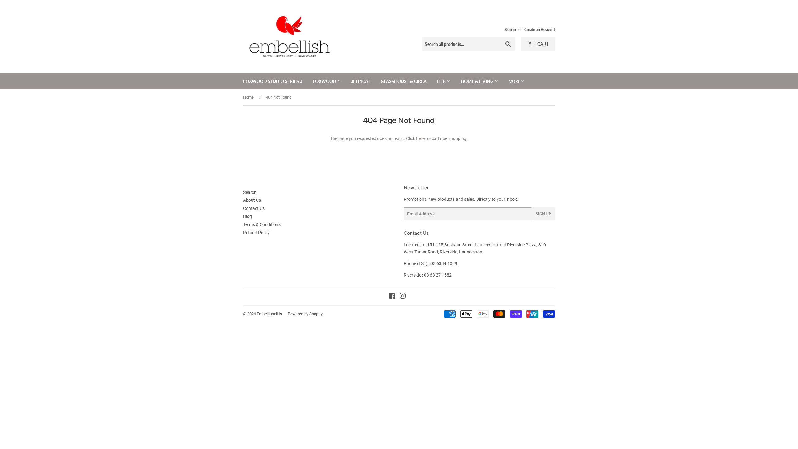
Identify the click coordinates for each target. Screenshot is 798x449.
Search (250, 192)
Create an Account (539, 29)
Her (442, 81)
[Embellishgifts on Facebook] (392, 296)
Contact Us (254, 208)
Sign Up (543, 214)
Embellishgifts (269, 313)
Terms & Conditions (262, 224)
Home (248, 97)
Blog (247, 216)
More (514, 81)
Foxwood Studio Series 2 (272, 81)
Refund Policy (256, 232)
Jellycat (360, 81)
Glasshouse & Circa (404, 81)
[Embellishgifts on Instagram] (403, 296)
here (420, 138)
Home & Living (477, 81)
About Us (252, 200)
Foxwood (325, 81)
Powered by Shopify (305, 313)
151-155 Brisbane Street (450, 244)
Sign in (510, 29)
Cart (542, 43)
